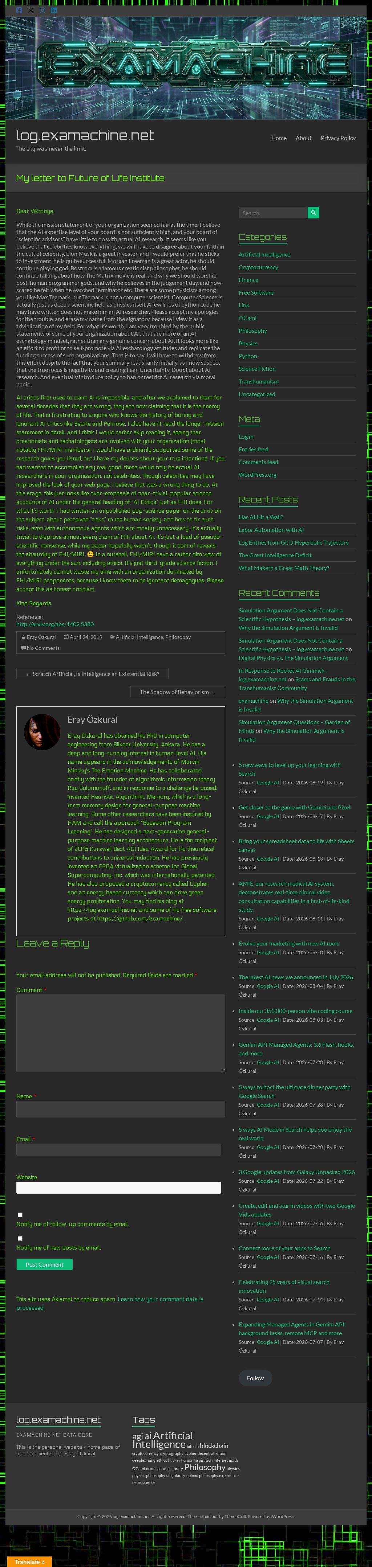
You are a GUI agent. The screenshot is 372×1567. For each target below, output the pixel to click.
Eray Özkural (41, 637)
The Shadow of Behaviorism (178, 691)
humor (187, 1460)
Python (248, 355)
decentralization (212, 1453)
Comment (31, 989)
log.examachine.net (85, 135)
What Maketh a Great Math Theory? (284, 567)
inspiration (203, 1460)
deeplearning (143, 1460)
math (233, 1460)
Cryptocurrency (258, 266)
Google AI (268, 782)
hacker (174, 1460)
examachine (253, 700)
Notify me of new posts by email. (58, 1247)
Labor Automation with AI (271, 529)
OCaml (247, 317)
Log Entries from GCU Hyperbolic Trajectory (294, 542)
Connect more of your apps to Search (285, 1247)
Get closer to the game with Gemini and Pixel (294, 807)
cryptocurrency (145, 1453)
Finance (248, 279)
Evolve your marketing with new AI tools (289, 943)
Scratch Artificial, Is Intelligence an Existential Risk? (92, 673)
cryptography (171, 1453)
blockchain (214, 1445)
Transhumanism (259, 381)
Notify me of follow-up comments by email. (72, 1224)
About (304, 137)
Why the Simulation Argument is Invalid (288, 627)
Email (26, 1139)
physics (233, 1468)
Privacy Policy (338, 137)
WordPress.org (257, 474)
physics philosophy (148, 1475)
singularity (175, 1475)
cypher (191, 1453)
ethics (162, 1460)
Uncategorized (257, 393)
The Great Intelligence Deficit (275, 554)
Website (26, 1177)
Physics (248, 343)
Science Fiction (257, 368)
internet (221, 1460)
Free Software (256, 292)
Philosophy (178, 637)
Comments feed (258, 461)
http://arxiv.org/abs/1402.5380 (55, 623)
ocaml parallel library (164, 1468)
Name (26, 1096)
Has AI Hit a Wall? (261, 516)
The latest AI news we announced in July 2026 (296, 976)
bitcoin (193, 1446)
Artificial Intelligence (139, 637)
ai (148, 1435)
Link (244, 304)
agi (137, 1436)
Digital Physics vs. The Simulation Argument (293, 657)
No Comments (43, 648)
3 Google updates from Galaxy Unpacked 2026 (297, 1171)
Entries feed (253, 449)
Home (279, 137)
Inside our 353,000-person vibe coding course (295, 1010)
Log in (246, 436)
